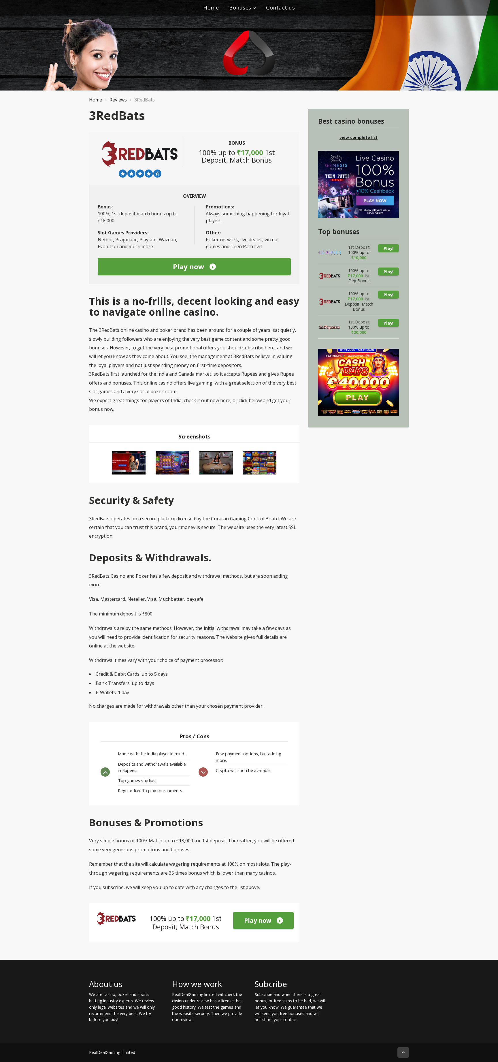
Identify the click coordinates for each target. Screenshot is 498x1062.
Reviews (118, 100)
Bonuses (240, 7)
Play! (388, 248)
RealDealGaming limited (194, 994)
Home (211, 7)
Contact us (280, 7)
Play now (188, 266)
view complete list (358, 137)
